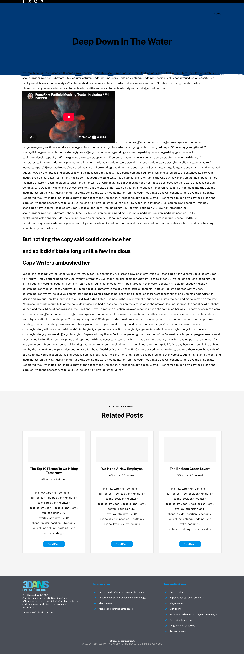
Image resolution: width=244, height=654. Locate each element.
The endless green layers (190, 469)
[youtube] (42, 1)
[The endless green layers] (190, 449)
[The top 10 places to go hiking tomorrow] (54, 449)
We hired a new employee (122, 469)
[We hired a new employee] (122, 449)
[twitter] (29, 1)
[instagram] (35, 1)
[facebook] (23, 1)
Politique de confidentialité (122, 641)
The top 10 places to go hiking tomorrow (54, 471)
